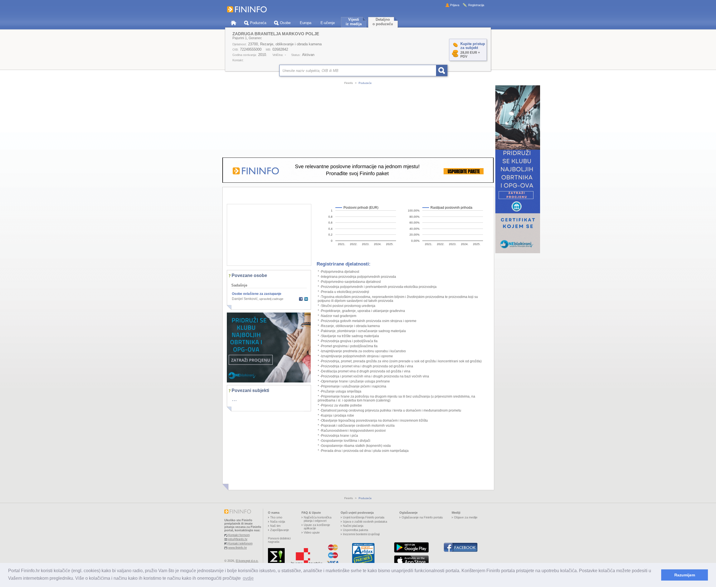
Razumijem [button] (684, 575)
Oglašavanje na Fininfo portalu (422, 517)
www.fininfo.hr (237, 547)
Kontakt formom (239, 535)
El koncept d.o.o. (247, 560)
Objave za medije (465, 517)
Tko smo (276, 517)
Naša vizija (277, 521)
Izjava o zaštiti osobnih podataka (365, 521)
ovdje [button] (248, 578)
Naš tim (275, 525)
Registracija (476, 5)
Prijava (454, 5)
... (234, 399)
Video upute (312, 532)
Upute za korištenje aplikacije (317, 526)
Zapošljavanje (279, 530)
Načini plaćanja (353, 525)
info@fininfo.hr (238, 539)
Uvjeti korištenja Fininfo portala (363, 517)
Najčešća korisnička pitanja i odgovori (317, 519)
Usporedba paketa (355, 530)
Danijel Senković (245, 299)
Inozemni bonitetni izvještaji (361, 534)
